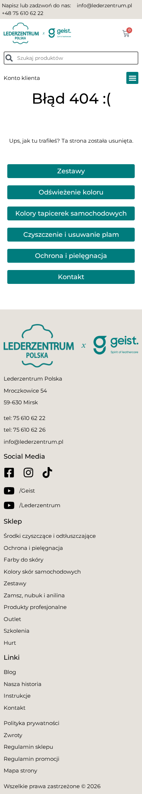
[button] (132, 78)
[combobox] (71, 58)
